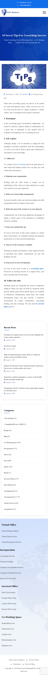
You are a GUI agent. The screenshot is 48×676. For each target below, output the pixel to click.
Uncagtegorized (9, 491)
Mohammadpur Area (9, 640)
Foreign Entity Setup (9, 598)
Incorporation (8, 448)
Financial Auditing (6, 562)
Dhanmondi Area (8, 629)
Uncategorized (9, 497)
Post (5, 461)
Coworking (22, 164)
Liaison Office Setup (9, 604)
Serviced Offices (9, 479)
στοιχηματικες (9, 509)
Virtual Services (9, 503)
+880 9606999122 (25, 5)
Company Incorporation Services (11, 567)
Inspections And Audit (8, 578)
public (6, 467)
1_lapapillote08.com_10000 (14, 424)
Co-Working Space (37, 94)
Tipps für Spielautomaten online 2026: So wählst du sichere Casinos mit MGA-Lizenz (22, 356)
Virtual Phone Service (9, 536)
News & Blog (30, 664)
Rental (6, 473)
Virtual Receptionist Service (11, 542)
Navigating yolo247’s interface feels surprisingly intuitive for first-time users (24, 389)
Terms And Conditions (17, 660)
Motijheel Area (7, 646)
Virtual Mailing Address (10, 531)
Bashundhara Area (8, 623)
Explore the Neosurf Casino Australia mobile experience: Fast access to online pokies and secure (24, 367)
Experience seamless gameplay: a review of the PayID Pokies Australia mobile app (23, 378)
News (6, 455)
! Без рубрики (9, 418)
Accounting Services (7, 556)
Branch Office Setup (9, 609)
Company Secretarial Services (10, 573)
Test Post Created (10, 346)
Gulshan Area (6, 634)
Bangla (6, 430)
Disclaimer (17, 664)
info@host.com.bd (25, 2)
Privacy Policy (34, 660)
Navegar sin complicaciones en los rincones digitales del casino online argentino (23, 336)
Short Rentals (8, 485)
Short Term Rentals (8, 592)
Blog (5, 436)
